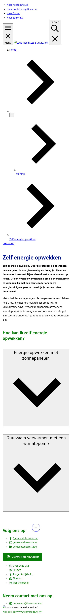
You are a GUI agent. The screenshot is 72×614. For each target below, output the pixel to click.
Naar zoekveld (15, 17)
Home (12, 49)
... (12, 115)
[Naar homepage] (31, 42)
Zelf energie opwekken (22, 239)
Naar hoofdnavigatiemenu (22, 9)
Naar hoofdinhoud (17, 4)
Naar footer (13, 13)
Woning (20, 173)
